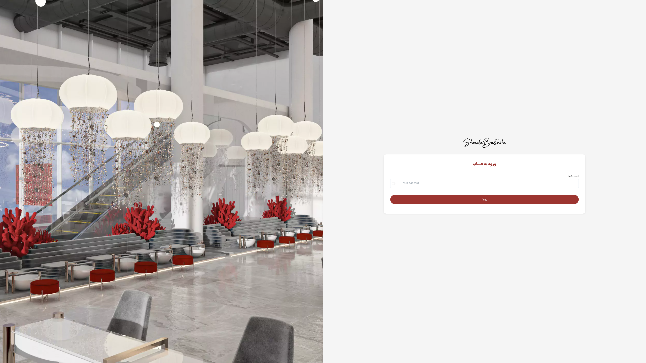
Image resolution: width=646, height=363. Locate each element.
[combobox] (394, 183)
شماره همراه (573, 176)
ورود (484, 199)
